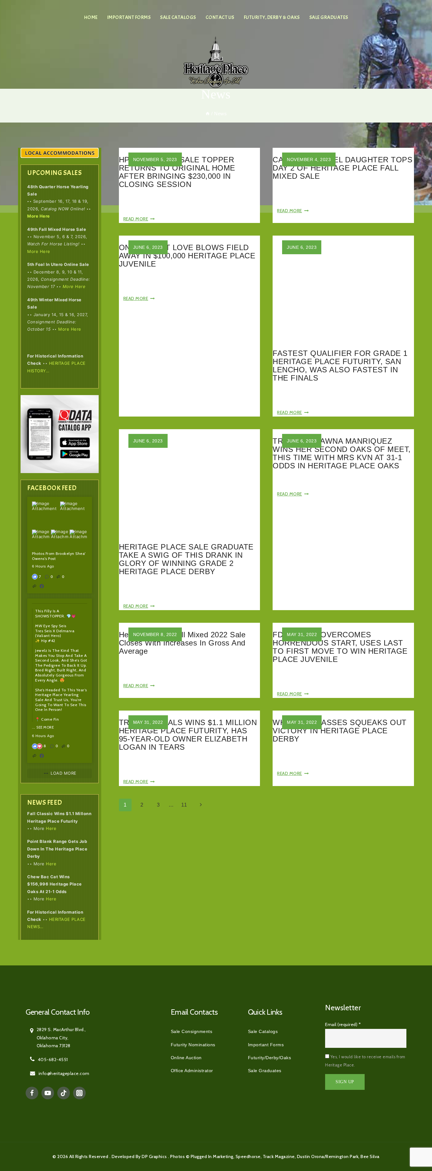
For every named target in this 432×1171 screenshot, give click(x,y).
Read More (139, 219)
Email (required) (343, 1024)
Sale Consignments (192, 1031)
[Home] (207, 113)
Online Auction (186, 1057)
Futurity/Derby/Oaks (269, 1057)
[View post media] (45, 514)
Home (91, 17)
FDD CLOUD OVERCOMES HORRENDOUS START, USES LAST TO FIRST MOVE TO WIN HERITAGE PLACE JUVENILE (340, 647)
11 (184, 805)
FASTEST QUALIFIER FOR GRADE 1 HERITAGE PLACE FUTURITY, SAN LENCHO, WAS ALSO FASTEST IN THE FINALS (340, 365)
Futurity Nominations (193, 1044)
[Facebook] (32, 1093)
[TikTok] (63, 1093)
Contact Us (220, 17)
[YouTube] (47, 1093)
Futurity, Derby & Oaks (272, 17)
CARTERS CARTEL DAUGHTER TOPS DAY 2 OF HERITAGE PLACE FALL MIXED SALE (342, 167)
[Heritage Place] (216, 62)
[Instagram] (79, 1093)
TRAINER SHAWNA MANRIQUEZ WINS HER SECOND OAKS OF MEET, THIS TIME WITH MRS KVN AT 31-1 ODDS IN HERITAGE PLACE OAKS (342, 453)
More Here (38, 216)
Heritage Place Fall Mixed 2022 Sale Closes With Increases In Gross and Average (182, 642)
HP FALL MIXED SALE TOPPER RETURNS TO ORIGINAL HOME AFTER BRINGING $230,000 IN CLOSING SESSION (177, 172)
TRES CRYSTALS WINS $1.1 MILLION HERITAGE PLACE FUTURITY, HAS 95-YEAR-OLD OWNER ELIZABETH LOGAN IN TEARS (188, 734)
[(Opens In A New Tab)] (41, 586)
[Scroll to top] (413, 1138)
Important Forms (129, 17)
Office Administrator (192, 1070)
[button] (49, 576)
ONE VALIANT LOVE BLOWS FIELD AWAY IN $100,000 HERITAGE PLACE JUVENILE (187, 255)
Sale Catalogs (178, 17)
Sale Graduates (328, 17)
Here (51, 828)
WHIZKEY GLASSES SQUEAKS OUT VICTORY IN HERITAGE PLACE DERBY (340, 730)
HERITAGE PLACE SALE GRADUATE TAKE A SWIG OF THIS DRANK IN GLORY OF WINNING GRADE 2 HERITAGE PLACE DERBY (186, 559)
